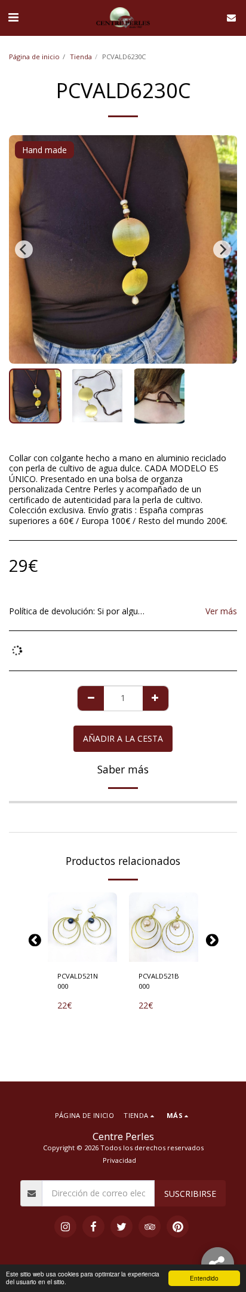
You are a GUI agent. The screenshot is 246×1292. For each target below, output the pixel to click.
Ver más (221, 611)
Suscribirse (190, 1193)
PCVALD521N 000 (77, 981)
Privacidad (119, 1160)
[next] (222, 249)
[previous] (24, 249)
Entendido (204, 1277)
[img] (82, 927)
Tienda (81, 56)
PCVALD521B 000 (159, 981)
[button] (13, 17)
